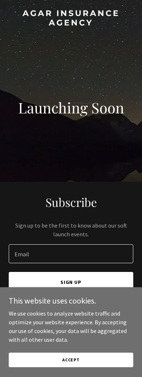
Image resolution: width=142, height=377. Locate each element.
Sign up (71, 282)
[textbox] (71, 253)
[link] (71, 23)
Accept (71, 359)
